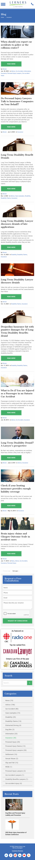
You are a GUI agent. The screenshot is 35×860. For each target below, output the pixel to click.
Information (27, 71)
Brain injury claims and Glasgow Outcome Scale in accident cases (15, 536)
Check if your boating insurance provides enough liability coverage (16, 488)
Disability (27, 196)
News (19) (9, 700)
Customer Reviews (17, 851)
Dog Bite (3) (9, 729)
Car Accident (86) (11, 709)
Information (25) (11, 734)
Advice (13, 71)
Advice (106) (10, 705)
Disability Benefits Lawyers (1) (16, 779)
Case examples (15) (12, 713)
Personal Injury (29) (12, 742)
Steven (5, 69)
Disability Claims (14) (13, 721)
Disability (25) (10, 717)
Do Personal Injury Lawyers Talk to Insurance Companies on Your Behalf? (17, 101)
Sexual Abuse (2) (11, 758)
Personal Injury (11, 563)
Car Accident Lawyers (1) (14, 775)
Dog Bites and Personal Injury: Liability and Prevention (15, 814)
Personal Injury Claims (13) (15, 746)
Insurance (4, 73)
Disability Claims (6, 198)
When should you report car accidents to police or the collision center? (16, 44)
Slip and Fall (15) (11, 763)
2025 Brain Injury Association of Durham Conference (15, 833)
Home (2, 17)
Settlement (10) (11, 754)
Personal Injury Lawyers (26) (16, 750)
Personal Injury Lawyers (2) (15, 771)
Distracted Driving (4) (13, 725)
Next (15, 571)
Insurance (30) (10, 738)
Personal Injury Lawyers (14, 73)
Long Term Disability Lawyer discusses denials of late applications (17, 224)
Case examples (19, 196)
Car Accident (19, 71)
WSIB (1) (8, 767)
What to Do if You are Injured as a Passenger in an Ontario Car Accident (17, 393)
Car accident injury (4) (13, 783)
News (13, 561)
